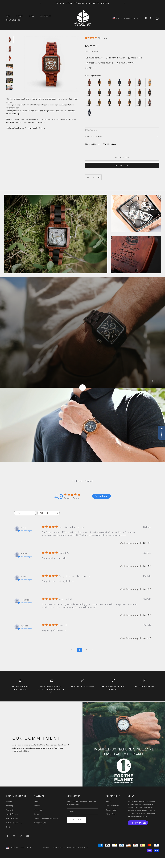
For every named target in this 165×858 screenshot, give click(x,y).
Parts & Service (12, 818)
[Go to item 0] (9, 39)
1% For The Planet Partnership (46, 818)
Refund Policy (111, 810)
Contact (37, 805)
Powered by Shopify (77, 847)
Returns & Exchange (14, 822)
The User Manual (92, 144)
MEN (8, 16)
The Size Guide (109, 144)
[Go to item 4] (9, 73)
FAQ (8, 827)
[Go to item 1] (9, 49)
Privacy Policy (111, 814)
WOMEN (20, 16)
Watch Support (12, 814)
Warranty (10, 810)
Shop (36, 801)
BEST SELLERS (13, 20)
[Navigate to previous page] (72, 649)
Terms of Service (112, 805)
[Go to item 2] (9, 58)
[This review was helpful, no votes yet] (144, 542)
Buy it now (122, 165)
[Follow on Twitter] (14, 836)
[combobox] (25, 513)
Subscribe (76, 819)
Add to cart (122, 157)
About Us (38, 810)
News (36, 814)
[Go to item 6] (9, 87)
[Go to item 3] (9, 66)
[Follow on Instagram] (21, 836)
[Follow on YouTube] (27, 836)
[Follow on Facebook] (7, 836)
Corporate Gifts (40, 822)
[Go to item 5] (9, 80)
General (9, 801)
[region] (82, 332)
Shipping (9, 805)
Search (108, 801)
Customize (45, 16)
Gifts (32, 16)
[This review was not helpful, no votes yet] (148, 542)
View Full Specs (94, 137)
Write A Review (101, 496)
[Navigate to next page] (92, 649)
